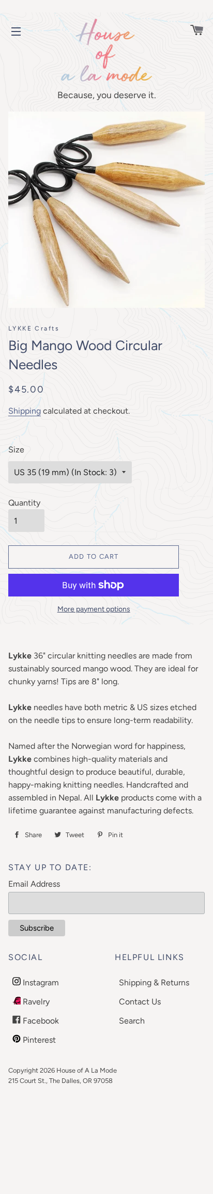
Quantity (24, 503)
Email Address (34, 884)
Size (16, 449)
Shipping (24, 411)
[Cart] (192, 31)
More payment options (93, 609)
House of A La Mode (86, 1070)
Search (132, 1021)
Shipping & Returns (154, 982)
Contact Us (140, 1002)
